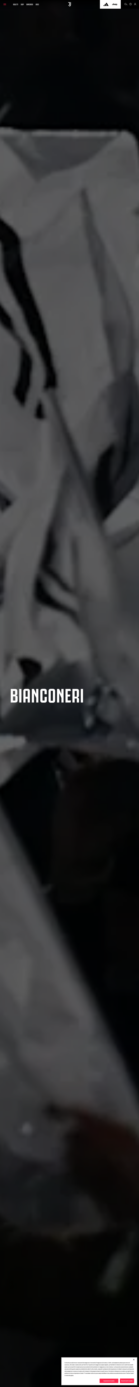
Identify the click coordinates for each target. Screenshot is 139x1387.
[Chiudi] (133, 1359)
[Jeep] (114, 4)
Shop (22, 4)
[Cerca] (126, 5)
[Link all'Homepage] (69, 4)
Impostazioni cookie (108, 1381)
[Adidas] (106, 4)
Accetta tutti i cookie (127, 1381)
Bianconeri (29, 4)
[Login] (135, 5)
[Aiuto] (130, 5)
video (37, 4)
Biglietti (15, 4)
